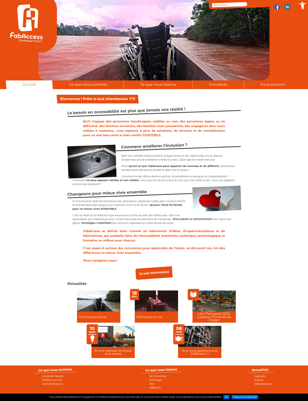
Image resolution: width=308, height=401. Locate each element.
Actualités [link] (218, 84)
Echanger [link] (155, 380)
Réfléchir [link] (155, 388)
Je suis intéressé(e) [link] (154, 272)
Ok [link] (226, 397)
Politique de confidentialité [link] (245, 397)
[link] (277, 7)
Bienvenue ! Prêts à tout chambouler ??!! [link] (97, 99)
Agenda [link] (259, 376)
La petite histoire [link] (53, 376)
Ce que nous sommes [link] (88, 84)
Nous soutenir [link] (272, 84)
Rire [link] (151, 384)
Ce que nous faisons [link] (158, 84)
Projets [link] (258, 380)
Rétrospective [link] (263, 384)
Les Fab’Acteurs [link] (52, 384)
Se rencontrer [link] (158, 376)
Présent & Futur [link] (52, 380)
